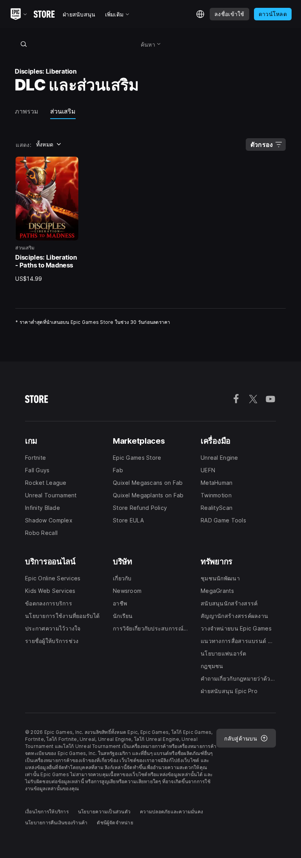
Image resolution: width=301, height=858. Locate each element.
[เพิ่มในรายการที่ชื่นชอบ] (69, 165)
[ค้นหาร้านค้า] (23, 44)
